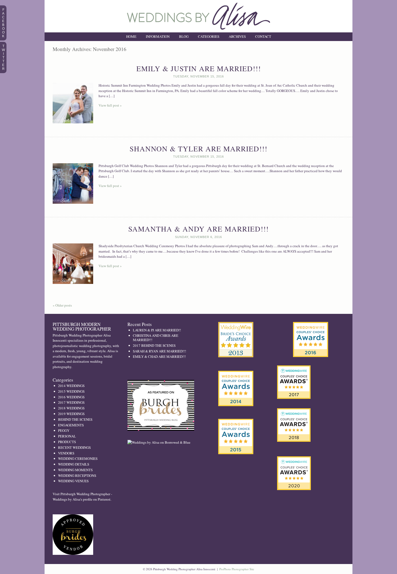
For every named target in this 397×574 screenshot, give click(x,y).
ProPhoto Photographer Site (236, 569)
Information (158, 36)
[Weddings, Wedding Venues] (235, 326)
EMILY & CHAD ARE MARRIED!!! (159, 356)
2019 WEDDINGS (71, 413)
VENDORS (66, 453)
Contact (263, 36)
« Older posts (62, 305)
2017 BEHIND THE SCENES (154, 345)
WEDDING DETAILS (73, 464)
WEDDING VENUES (73, 480)
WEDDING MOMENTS (75, 469)
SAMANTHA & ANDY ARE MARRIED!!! (198, 229)
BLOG (184, 36)
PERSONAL (67, 436)
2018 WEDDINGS (71, 408)
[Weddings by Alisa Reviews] (310, 339)
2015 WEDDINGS (71, 391)
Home (131, 36)
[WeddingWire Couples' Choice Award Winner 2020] (294, 488)
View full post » (110, 105)
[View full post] (73, 103)
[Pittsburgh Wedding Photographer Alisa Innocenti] (198, 31)
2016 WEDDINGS (71, 397)
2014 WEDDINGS (71, 385)
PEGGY (63, 430)
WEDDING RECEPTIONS (77, 475)
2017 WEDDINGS (71, 402)
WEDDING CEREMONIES (77, 458)
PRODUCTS (67, 441)
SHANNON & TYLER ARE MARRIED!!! (198, 149)
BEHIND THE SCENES (75, 419)
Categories (208, 36)
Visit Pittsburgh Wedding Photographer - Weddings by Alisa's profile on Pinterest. (82, 496)
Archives (237, 36)
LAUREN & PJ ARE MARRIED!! (157, 330)
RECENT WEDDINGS (74, 447)
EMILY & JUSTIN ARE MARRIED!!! (198, 68)
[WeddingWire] (235, 423)
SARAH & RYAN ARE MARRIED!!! (159, 351)
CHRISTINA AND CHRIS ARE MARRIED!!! (155, 337)
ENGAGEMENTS (71, 425)
